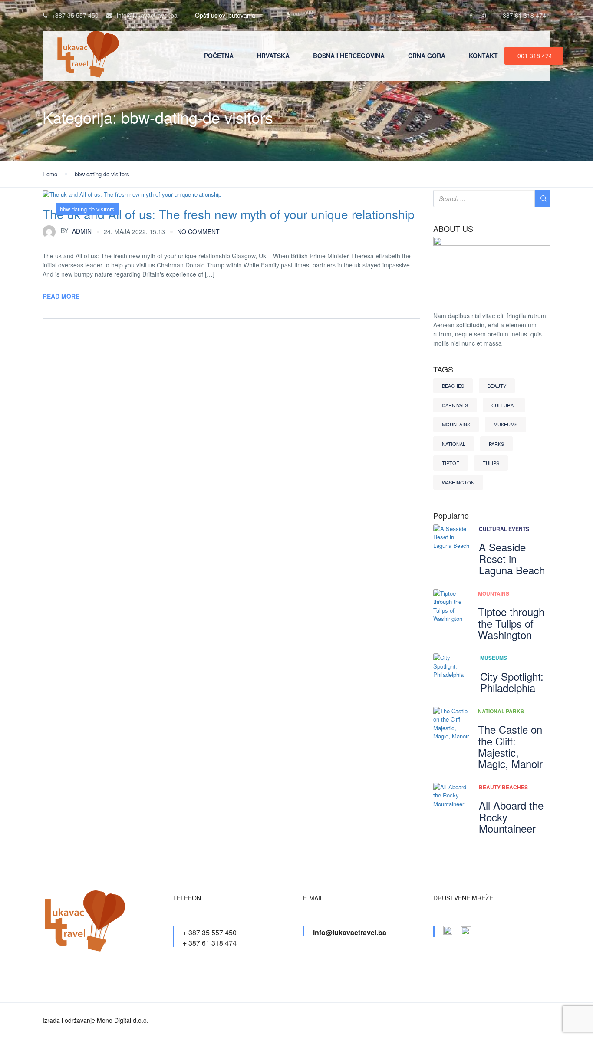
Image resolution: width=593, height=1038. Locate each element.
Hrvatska (273, 55)
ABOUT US (453, 228)
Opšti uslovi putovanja (225, 15)
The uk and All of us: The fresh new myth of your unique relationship (229, 214)
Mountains (456, 424)
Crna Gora (426, 55)
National (453, 443)
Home (50, 174)
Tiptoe (450, 462)
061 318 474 (534, 55)
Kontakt (483, 55)
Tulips (491, 462)
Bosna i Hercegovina (349, 55)
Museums (505, 424)
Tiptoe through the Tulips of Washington (511, 623)
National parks (501, 711)
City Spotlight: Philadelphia (512, 682)
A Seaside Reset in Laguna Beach (512, 558)
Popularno (451, 515)
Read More (61, 296)
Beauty (497, 385)
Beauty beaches (503, 787)
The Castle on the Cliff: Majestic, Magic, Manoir (510, 746)
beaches (453, 385)
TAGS (443, 369)
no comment (198, 231)
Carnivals (455, 405)
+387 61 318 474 (522, 15)
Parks (496, 443)
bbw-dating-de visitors (102, 174)
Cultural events (504, 529)
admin (76, 230)
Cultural (503, 405)
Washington (458, 482)
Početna (219, 55)
